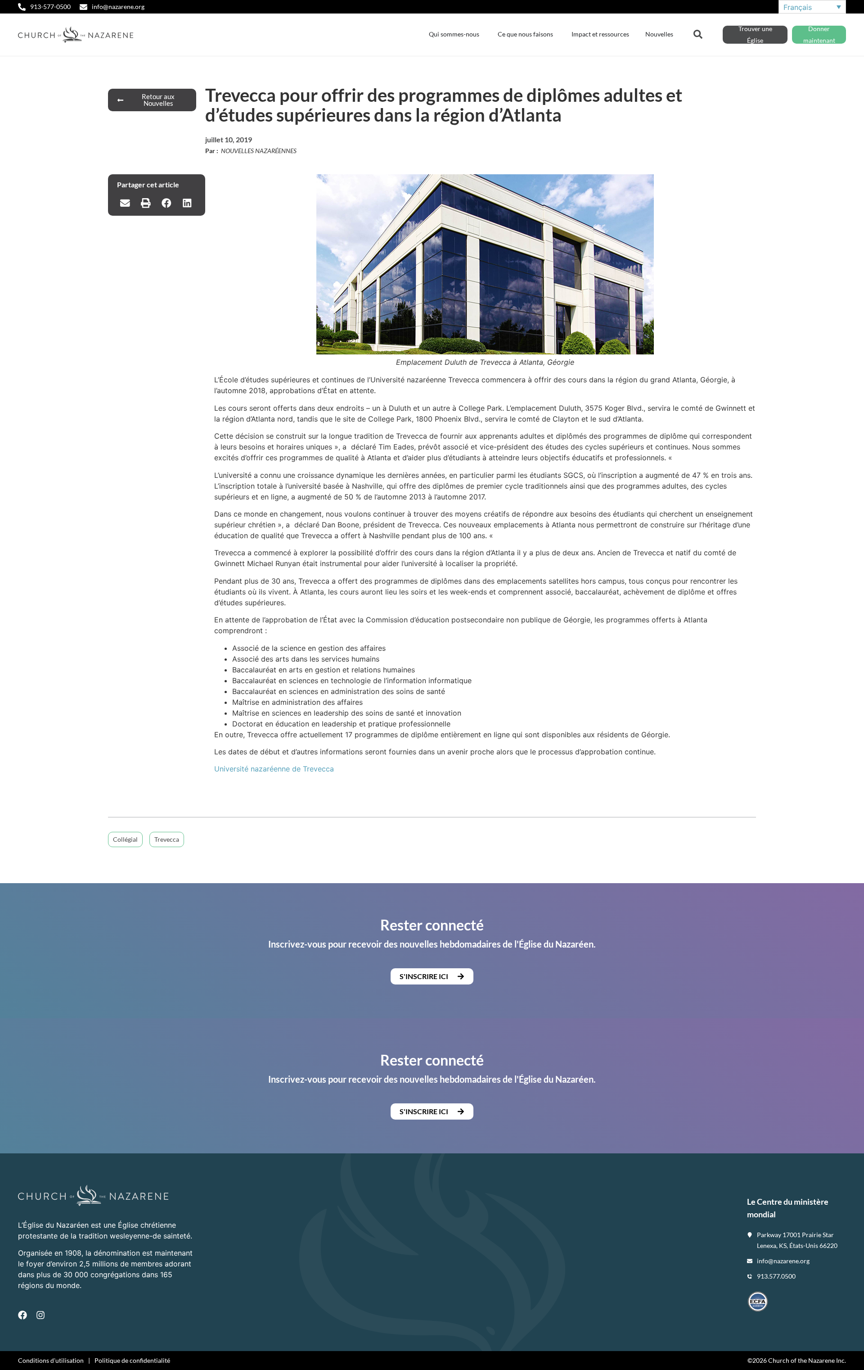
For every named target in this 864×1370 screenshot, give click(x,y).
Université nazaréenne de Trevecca (274, 768)
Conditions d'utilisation (51, 1360)
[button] (125, 203)
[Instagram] (40, 1315)
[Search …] (697, 33)
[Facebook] (22, 1315)
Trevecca (166, 839)
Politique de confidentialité (132, 1360)
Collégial (125, 839)
